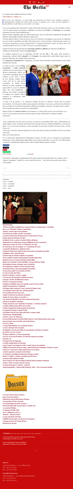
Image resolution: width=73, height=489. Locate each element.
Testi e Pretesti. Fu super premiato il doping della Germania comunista (26, 361)
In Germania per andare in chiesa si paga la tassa (18, 266)
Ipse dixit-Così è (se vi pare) (12, 332)
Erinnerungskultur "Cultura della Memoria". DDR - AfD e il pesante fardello (27, 367)
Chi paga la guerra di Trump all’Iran (14, 421)
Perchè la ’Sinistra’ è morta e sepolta (14, 275)
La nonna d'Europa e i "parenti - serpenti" (16, 365)
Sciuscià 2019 (7, 339)
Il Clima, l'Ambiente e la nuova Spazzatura (16, 334)
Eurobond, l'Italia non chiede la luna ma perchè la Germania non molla (26, 251)
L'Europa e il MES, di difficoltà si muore (16, 279)
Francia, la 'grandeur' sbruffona (13, 301)
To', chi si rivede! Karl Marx (11, 273)
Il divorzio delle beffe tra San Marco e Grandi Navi (19, 406)
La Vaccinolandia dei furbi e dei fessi (15, 403)
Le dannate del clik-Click (11, 410)
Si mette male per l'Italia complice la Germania (18, 255)
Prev (5, 168)
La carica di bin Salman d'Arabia (13, 358)
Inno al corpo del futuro (11, 397)
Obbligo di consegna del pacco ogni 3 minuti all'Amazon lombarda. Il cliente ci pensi (30, 347)
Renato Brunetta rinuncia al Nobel (14, 238)
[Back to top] (36, 450)
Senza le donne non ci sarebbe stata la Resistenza (19, 321)
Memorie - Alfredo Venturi (11, 414)
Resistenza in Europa (9, 423)
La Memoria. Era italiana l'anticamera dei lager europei (21, 354)
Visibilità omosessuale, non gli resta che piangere (19, 419)
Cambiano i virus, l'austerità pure (13, 253)
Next (67, 168)
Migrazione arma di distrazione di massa (16, 399)
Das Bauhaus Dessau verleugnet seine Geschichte (19, 264)
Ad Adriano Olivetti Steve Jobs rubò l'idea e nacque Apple (21, 312)
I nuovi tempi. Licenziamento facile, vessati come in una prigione (24, 345)
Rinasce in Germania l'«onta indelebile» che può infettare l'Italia (24, 262)
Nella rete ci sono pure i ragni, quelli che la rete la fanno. (21, 350)
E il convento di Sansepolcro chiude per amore (18, 277)
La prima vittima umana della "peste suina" (17, 306)
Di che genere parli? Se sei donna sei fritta (16, 271)
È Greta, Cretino (8, 323)
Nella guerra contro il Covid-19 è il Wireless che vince (20, 244)
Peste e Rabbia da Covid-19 (11, 412)
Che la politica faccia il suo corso (13, 293)
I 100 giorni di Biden (9, 408)
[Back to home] (36, 7)
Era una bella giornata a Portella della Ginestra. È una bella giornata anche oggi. (29, 319)
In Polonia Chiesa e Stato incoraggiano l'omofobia (19, 269)
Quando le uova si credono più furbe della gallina (19, 260)
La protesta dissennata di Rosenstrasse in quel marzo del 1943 (23, 236)
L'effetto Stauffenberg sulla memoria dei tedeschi (19, 308)
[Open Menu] (69, 7)
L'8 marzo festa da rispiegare (12, 341)
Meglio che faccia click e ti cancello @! (15, 297)
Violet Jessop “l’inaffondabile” (12, 314)
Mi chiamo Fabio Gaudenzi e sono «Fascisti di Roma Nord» (22, 288)
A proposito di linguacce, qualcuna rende (16, 249)
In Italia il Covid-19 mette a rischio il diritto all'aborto (20, 240)
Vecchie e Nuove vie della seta (12, 317)
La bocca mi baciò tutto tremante (13, 328)
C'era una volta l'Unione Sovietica (13, 395)
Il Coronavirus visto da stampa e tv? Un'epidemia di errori (21, 247)
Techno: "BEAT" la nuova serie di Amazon (16, 363)
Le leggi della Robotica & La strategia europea (18, 326)
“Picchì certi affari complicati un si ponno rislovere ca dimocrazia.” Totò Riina (28, 227)
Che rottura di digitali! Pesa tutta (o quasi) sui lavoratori (21, 299)
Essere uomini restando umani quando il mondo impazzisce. (22, 258)
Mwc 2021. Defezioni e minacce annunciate (17, 229)
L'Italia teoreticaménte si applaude (14, 286)
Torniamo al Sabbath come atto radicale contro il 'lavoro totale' (23, 284)
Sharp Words (7, 225)
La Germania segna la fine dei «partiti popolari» (18, 290)
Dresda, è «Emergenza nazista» (13, 282)
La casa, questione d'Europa (12, 417)
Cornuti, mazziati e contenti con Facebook (16, 352)
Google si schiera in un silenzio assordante (17, 295)
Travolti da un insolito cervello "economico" (17, 233)
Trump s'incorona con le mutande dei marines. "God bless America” (25, 304)
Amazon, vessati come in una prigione (15, 231)
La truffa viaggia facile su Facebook (14, 343)
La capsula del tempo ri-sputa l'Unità (15, 310)
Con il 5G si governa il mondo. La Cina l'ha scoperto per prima (23, 336)
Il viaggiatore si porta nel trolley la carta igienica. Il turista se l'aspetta (25, 330)
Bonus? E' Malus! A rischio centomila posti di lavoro (20, 356)
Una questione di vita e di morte (13, 401)
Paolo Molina (7, 154)
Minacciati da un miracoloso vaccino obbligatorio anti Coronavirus (24, 242)
